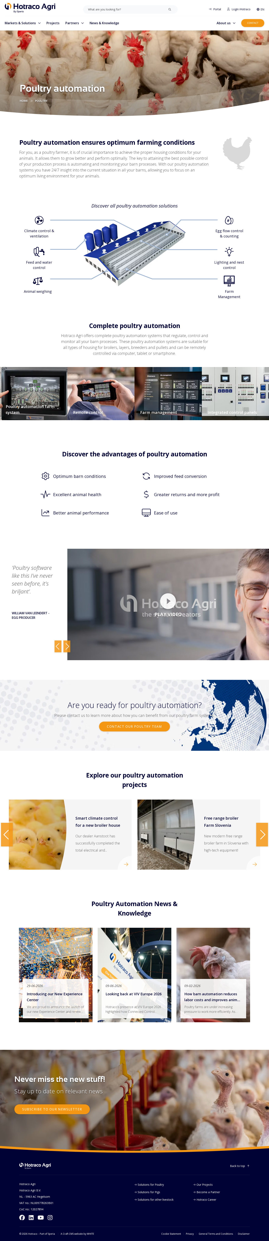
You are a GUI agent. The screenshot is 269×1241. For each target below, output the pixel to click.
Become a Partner (208, 1192)
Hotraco (32, 1233)
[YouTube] (41, 1217)
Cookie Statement (171, 1233)
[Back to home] (35, 1166)
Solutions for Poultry (151, 1184)
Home (24, 101)
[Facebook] (22, 1217)
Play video (168, 614)
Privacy (190, 1233)
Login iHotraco (241, 9)
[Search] (170, 9)
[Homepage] (30, 8)
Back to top (237, 1166)
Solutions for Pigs (149, 1192)
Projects (52, 23)
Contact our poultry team (134, 726)
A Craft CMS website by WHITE (77, 1233)
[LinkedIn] (31, 1217)
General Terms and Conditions (216, 1233)
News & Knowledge (104, 23)
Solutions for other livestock (155, 1199)
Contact (252, 23)
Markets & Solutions (20, 23)
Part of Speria (47, 1233)
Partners (72, 23)
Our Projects (205, 1184)
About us (224, 23)
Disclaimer (244, 1233)
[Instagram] (50, 1217)
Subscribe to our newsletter (52, 1109)
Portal (217, 9)
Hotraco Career (206, 1199)
